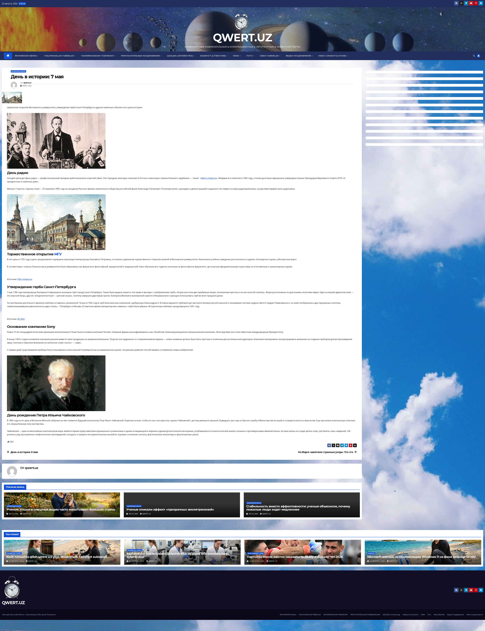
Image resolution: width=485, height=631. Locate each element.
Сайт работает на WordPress (13, 614)
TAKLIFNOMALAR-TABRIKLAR (59, 56)
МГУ (58, 254)
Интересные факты (18, 71)
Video (236, 56)
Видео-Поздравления (299, 56)
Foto (250, 56)
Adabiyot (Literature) (213, 56)
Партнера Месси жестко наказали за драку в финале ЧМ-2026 (295, 557)
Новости (371, 553)
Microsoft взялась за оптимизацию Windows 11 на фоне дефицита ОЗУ (421, 557)
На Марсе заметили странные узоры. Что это (325, 452)
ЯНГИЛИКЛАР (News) (26, 56)
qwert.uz (27, 83)
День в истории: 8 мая (24, 452)
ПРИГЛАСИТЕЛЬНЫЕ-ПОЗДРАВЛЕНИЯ (140, 56)
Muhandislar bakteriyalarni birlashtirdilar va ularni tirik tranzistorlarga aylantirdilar (178, 555)
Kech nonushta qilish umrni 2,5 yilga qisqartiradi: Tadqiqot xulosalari (56, 557)
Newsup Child (35, 614)
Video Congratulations (332, 56)
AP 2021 (21, 319)
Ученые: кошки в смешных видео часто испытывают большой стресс (60, 509)
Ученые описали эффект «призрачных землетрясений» (170, 509)
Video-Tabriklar (269, 56)
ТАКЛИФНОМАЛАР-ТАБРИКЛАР (97, 56)
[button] (474, 55)
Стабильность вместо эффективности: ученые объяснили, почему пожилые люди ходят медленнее (298, 507)
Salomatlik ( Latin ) (14, 553)
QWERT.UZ (242, 37)
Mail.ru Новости (208, 178)
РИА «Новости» (24, 279)
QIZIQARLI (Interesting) (180, 56)
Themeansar (51, 614)
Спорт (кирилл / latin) (255, 553)
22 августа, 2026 (16, 561)
